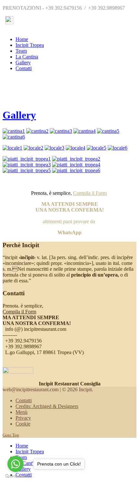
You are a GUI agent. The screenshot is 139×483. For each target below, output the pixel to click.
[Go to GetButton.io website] (15, 476)
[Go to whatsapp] (15, 464)
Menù (21, 412)
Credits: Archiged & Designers (47, 406)
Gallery (19, 115)
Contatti (24, 400)
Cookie (23, 423)
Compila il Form (90, 193)
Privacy (23, 418)
